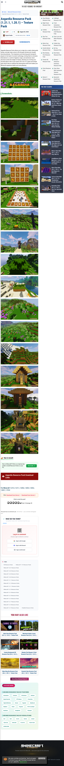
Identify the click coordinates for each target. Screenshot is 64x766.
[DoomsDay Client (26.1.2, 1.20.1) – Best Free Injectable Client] (46, 188)
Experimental (6, 699)
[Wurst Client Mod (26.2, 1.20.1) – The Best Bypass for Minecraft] (46, 170)
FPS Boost (19, 699)
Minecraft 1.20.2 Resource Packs (11, 571)
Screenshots (25, 42)
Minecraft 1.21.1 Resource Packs (11, 580)
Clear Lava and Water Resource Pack (58, 38)
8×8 (11, 718)
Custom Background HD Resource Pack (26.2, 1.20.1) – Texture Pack (10, 653)
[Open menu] (2, 2)
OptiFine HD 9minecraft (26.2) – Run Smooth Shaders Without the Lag (57, 93)
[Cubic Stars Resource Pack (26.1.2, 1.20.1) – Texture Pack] (10, 625)
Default (32, 695)
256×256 (14, 722)
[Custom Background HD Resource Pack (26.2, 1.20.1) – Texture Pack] (10, 644)
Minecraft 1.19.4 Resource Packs (23, 564)
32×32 (25, 718)
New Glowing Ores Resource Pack (46, 55)
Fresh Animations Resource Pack (57, 25)
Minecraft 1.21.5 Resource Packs (11, 595)
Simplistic (17, 710)
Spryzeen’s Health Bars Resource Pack (57, 79)
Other (13, 706)
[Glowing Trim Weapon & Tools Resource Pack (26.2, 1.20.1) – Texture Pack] (29, 644)
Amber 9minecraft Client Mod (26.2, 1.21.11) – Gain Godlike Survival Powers (56, 134)
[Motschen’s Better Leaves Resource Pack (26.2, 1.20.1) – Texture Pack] (29, 625)
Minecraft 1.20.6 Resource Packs (11, 577)
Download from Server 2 (28, 495)
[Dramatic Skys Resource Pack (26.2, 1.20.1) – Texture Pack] (29, 663)
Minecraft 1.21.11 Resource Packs (11, 586)
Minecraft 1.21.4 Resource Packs (11, 592)
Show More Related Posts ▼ (19, 679)
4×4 (4, 718)
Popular (21, 706)
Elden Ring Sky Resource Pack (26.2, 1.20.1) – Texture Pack (10, 672)
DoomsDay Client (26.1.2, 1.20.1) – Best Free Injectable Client (57, 188)
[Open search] (62, 2)
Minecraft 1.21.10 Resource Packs (11, 583)
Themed (29, 710)
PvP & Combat (30, 706)
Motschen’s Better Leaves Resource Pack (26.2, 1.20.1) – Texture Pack (29, 634)
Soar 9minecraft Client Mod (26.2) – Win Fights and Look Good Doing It (57, 144)
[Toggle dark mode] (5, 2)
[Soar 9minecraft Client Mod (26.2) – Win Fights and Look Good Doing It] (46, 144)
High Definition (7, 703)
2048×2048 (6, 726)
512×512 (23, 722)
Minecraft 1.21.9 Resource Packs (11, 607)
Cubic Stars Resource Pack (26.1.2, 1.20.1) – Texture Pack (10, 634)
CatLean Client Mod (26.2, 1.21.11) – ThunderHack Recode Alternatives (57, 179)
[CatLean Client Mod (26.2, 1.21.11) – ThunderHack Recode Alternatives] (46, 179)
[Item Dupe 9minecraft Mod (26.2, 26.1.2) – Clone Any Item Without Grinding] (46, 123)
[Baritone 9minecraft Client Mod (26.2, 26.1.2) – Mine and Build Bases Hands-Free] (46, 103)
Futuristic (30, 699)
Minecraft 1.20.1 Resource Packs (11, 567)
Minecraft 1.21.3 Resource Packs (11, 589)
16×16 (17, 718)
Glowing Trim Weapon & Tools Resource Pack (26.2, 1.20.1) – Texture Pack (29, 653)
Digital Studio (8, 35)
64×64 (32, 718)
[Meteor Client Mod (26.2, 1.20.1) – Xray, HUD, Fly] (46, 153)
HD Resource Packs (8, 564)
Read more (23, 762)
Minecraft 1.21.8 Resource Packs (11, 604)
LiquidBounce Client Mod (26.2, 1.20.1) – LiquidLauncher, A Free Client (57, 161)
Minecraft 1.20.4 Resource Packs (11, 574)
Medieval (32, 703)
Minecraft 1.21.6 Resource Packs (11, 598)
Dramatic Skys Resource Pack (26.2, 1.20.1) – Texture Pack (29, 672)
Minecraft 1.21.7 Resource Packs (11, 601)
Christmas (23, 695)
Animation (6, 695)
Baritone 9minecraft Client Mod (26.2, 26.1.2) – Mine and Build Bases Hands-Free (57, 103)
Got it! (42, 758)
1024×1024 (32, 722)
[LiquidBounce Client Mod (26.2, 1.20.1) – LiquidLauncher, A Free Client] (46, 161)
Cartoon (15, 695)
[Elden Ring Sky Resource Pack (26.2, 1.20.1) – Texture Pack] (10, 663)
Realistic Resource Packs (28, 607)
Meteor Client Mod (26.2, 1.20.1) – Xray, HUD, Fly (56, 152)
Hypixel (24, 703)
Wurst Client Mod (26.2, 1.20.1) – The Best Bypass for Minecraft (57, 170)
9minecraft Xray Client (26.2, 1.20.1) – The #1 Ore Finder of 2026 (57, 113)
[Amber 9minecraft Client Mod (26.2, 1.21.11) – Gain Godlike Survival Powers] (46, 134)
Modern (5, 706)
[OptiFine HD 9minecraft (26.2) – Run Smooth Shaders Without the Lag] (46, 93)
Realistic (5, 710)
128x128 (28, 35)
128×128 (5, 722)
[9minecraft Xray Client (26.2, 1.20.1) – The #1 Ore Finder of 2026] (46, 113)
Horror (16, 703)
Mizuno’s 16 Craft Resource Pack (57, 32)
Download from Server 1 (13, 495)
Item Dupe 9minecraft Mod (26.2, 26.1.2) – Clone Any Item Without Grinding (56, 123)
